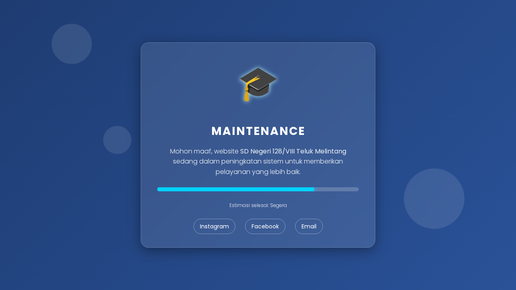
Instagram (214, 226)
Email (309, 226)
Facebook (265, 226)
